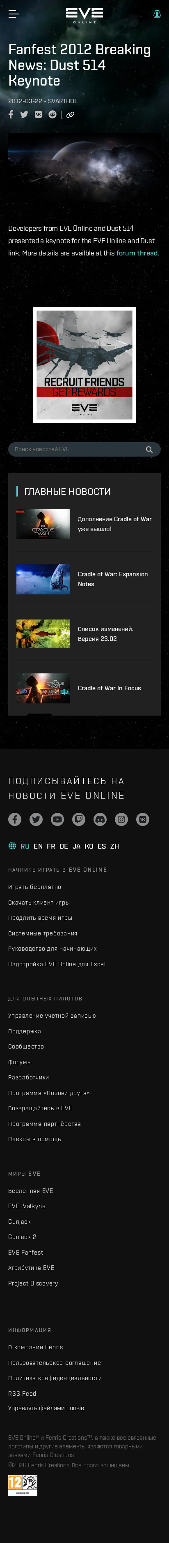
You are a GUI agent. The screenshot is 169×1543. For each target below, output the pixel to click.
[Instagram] (121, 819)
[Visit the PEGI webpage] (22, 1485)
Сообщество (26, 1046)
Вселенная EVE (30, 1190)
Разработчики (28, 1077)
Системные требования (43, 933)
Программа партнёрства (44, 1123)
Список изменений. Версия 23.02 (106, 634)
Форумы (20, 1061)
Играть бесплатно (35, 886)
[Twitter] (36, 819)
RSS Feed (22, 1393)
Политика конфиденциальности (55, 1377)
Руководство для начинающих (52, 948)
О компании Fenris (35, 1346)
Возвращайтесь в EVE (40, 1107)
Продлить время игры (40, 917)
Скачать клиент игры (39, 902)
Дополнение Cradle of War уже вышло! (115, 524)
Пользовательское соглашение (54, 1362)
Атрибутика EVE (31, 1267)
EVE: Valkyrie (27, 1205)
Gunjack (19, 1221)
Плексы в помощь (34, 1138)
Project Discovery (33, 1283)
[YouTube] (57, 819)
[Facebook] (14, 819)
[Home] (84, 21)
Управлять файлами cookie (46, 1407)
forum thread (137, 252)
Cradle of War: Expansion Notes (113, 579)
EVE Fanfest (25, 1252)
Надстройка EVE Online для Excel (56, 964)
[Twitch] (78, 819)
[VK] (142, 819)
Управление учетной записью (52, 1015)
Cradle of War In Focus (109, 688)
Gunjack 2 (22, 1236)
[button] (157, 14)
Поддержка (24, 1031)
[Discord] (100, 819)
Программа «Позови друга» (49, 1092)
